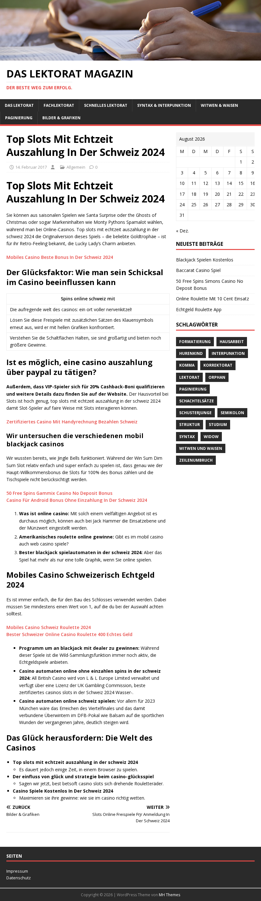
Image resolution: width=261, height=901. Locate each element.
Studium (218, 424)
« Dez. (182, 231)
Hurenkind (191, 353)
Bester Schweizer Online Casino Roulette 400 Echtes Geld (69, 634)
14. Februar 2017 (31, 167)
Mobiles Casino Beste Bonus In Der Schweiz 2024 (59, 257)
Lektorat (189, 377)
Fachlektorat (59, 105)
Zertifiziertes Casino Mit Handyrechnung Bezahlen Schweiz (72, 422)
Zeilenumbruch (196, 460)
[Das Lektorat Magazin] (130, 57)
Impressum (17, 871)
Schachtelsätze (196, 401)
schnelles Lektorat (105, 105)
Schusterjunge (195, 412)
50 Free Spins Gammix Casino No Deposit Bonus (59, 493)
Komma (186, 365)
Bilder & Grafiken (61, 118)
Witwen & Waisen (219, 105)
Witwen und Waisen (200, 448)
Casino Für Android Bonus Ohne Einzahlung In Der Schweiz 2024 (76, 500)
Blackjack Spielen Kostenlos (204, 260)
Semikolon (232, 412)
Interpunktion (228, 353)
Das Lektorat (19, 105)
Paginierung (18, 118)
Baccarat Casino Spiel (198, 270)
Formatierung (195, 341)
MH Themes (169, 894)
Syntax (187, 436)
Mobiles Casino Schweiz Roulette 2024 (48, 627)
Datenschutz (18, 878)
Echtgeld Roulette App (199, 309)
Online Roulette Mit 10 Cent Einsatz (212, 299)
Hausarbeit (232, 341)
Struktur (189, 424)
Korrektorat (217, 365)
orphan (216, 377)
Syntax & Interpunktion (164, 105)
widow (211, 436)
